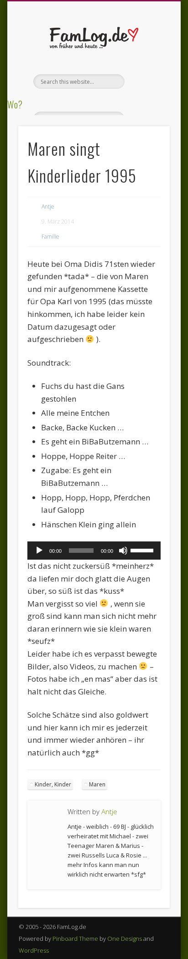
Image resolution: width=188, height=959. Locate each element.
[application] (94, 550)
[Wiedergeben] (39, 550)
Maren (97, 784)
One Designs (124, 938)
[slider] (143, 549)
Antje (48, 206)
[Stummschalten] (123, 550)
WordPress (34, 950)
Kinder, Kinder (53, 784)
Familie (50, 236)
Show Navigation (147, 81)
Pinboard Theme (75, 938)
